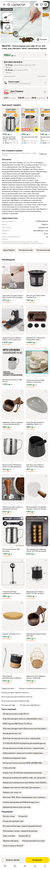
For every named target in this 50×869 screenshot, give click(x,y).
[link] (15, 714)
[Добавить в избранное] (41, 4)
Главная (5, 866)
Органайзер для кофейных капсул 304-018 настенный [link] (36, 550)
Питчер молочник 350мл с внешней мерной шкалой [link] (9, 138)
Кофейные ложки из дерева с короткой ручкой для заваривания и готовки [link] (12, 423)
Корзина (35, 866)
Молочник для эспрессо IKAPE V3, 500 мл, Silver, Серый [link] (35, 592)
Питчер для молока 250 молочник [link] (11, 550)
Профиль (45, 866)
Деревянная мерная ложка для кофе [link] (36, 635)
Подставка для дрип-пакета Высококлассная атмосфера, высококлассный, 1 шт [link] (13, 296)
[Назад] (4, 4)
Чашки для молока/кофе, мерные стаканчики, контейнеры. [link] (35, 381)
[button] (25, 55)
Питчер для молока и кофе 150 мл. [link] (12, 380)
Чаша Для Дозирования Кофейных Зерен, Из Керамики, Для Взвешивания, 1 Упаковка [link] (35, 423)
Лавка (15, 866)
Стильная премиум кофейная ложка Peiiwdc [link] (11, 592)
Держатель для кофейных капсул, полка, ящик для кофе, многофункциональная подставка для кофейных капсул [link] (12, 339)
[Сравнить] (36, 4)
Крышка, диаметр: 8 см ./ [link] (11, 634)
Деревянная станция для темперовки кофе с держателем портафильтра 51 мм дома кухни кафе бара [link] (36, 339)
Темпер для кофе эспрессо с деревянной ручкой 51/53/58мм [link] (12, 508)
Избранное (25, 866)
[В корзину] (17, 129)
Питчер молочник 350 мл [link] (29, 138)
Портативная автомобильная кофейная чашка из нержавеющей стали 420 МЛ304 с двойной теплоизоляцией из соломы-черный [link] (13, 677)
